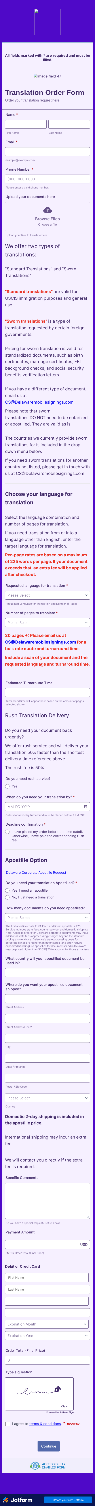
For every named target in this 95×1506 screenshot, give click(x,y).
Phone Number (19, 169)
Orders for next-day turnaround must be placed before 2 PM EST (45, 815)
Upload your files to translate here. (27, 235)
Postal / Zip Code (16, 1086)
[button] (85, 806)
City (8, 1047)
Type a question (19, 1372)
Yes (14, 786)
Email (11, 142)
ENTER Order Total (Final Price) (25, 1253)
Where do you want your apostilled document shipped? (44, 986)
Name (12, 114)
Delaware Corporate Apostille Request (35, 872)
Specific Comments (22, 1177)
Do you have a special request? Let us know (33, 1223)
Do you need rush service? (28, 778)
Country (10, 1106)
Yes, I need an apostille (30, 890)
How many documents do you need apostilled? (45, 908)
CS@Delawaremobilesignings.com (39, 402)
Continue (48, 1446)
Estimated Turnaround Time (29, 683)
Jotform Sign (67, 1412)
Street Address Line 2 (19, 1027)
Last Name (55, 132)
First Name (12, 132)
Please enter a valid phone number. (27, 187)
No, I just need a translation (33, 897)
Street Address (15, 1007)
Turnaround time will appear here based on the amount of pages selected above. (45, 702)
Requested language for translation (37, 585)
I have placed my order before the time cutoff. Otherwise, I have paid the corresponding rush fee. (48, 836)
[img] (39, 1390)
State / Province (15, 1066)
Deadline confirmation (26, 824)
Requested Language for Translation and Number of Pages (41, 603)
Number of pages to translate (32, 613)
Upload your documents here (30, 196)
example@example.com (20, 160)
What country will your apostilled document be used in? (45, 960)
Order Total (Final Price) (25, 1350)
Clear (64, 1406)
